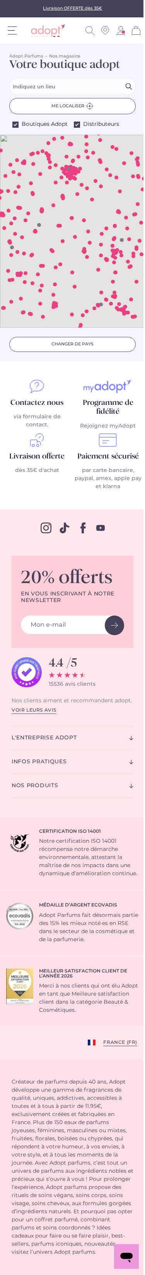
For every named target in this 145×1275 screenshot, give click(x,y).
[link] (120, 30)
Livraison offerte (37, 456)
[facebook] (83, 528)
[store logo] (45, 30)
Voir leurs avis (34, 710)
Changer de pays (72, 344)
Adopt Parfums (26, 56)
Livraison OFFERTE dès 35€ (72, 8)
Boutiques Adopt (45, 124)
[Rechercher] (90, 30)
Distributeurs (101, 124)
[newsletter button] (114, 625)
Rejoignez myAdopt (108, 426)
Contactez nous (36, 402)
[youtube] (100, 528)
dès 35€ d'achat (37, 470)
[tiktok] (64, 528)
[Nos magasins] (105, 30)
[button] (101, 245)
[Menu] (12, 30)
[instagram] (46, 528)
